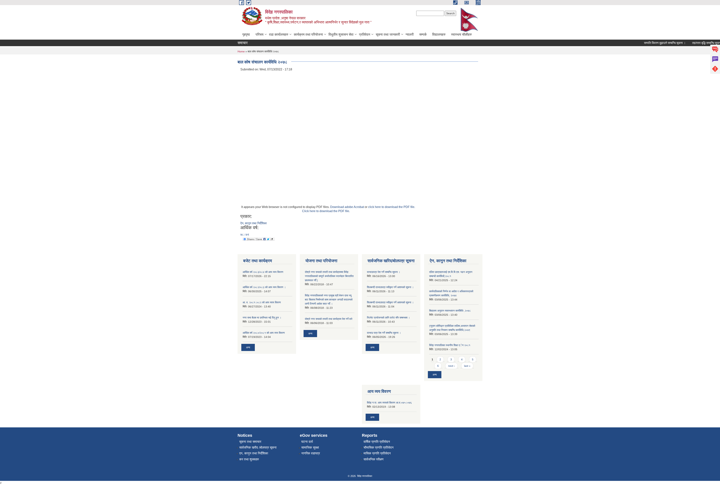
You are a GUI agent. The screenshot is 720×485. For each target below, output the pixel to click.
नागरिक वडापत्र (310, 453)
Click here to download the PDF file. (326, 211)
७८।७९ (244, 234)
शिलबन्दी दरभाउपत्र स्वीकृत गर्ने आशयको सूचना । (390, 287)
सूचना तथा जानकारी (388, 34)
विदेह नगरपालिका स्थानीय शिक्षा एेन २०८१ (449, 345)
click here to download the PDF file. (391, 207)
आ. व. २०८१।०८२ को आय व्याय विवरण (262, 302)
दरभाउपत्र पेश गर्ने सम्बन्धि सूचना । (383, 271)
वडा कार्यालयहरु (278, 34)
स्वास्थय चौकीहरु (461, 34)
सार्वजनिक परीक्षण (373, 459)
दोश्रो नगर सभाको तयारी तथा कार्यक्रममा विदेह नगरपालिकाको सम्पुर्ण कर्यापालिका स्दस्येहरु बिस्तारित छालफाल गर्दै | (329, 276)
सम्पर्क (423, 34)
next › (451, 365)
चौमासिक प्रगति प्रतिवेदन (379, 447)
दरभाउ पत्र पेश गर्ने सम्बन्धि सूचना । (384, 332)
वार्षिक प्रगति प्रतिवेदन (377, 442)
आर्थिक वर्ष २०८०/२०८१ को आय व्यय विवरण (264, 332)
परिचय (259, 34)
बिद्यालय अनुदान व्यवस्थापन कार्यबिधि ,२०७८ (450, 310)
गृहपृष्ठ (246, 34)
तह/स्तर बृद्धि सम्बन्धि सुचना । (700, 42)
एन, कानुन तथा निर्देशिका (253, 453)
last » (467, 365)
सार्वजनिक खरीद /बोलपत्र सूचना (258, 447)
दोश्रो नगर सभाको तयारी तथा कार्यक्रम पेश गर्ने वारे (328, 318)
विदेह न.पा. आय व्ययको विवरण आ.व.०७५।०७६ (389, 402)
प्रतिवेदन (364, 34)
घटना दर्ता (307, 442)
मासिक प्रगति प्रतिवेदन (377, 453)
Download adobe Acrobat (347, 207)
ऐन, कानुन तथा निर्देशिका (253, 223)
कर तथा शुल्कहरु (249, 459)
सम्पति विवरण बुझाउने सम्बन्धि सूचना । (656, 42)
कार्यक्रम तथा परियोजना (308, 34)
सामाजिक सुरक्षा (310, 447)
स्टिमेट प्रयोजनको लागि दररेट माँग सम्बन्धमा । (388, 317)
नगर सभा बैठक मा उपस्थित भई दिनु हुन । (262, 317)
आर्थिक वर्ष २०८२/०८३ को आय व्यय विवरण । (264, 287)
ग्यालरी (410, 34)
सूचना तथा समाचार (250, 442)
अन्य (248, 347)
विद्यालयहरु (439, 34)
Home (241, 51)
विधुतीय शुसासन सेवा (340, 34)
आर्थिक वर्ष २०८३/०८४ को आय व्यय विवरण (263, 271)
